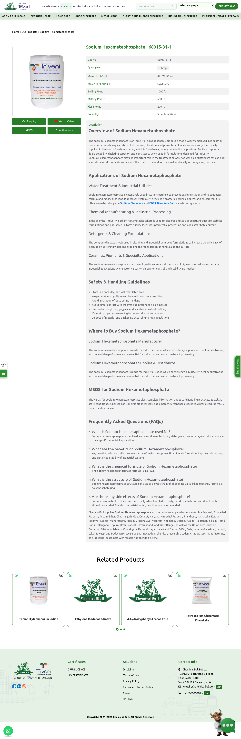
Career (107, 6)
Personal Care (41, 16)
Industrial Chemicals (182, 16)
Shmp (163, 68)
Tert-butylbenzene (202, 619)
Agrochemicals (85, 16)
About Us (88, 6)
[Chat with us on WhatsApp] (8, 731)
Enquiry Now (227, 6)
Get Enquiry (29, 121)
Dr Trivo (77, 6)
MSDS (29, 130)
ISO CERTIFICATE (78, 675)
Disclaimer (129, 669)
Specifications (64, 130)
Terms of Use (131, 675)
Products (66, 6)
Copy (219, 687)
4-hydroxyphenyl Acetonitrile (93, 619)
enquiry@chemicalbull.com (199, 686)
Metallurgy (109, 16)
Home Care (63, 16)
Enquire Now (236, 366)
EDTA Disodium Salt (162, 203)
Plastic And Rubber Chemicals (143, 16)
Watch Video (66, 121)
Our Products (30, 31)
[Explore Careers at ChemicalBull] (3, 373)
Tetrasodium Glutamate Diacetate (147, 618)
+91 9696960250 (193, 692)
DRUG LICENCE (76, 669)
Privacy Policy (131, 681)
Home (15, 31)
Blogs (98, 6)
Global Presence (50, 6)
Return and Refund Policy (138, 687)
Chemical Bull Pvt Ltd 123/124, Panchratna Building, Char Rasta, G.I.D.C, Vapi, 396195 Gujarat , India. (196, 676)
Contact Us (119, 6)
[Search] (172, 6)
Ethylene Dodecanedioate (39, 619)
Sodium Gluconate (131, 203)
